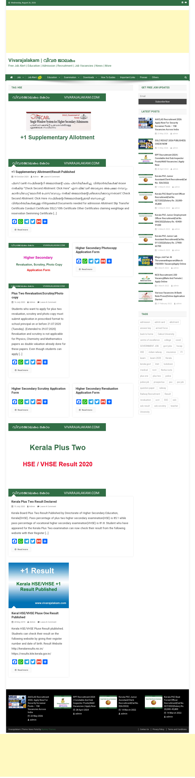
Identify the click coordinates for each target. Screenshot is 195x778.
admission (145, 322)
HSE (142, 352)
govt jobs (167, 346)
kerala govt (145, 364)
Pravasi (143, 77)
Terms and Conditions (177, 729)
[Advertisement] (97, 31)
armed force (162, 328)
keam (143, 358)
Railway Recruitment (150, 394)
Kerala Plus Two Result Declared (34, 501)
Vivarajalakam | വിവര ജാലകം (41, 60)
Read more (23, 230)
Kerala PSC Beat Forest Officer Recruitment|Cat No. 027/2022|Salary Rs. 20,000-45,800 (170, 199)
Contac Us (144, 729)
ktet (157, 364)
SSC (166, 400)
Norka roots (166, 370)
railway (162, 388)
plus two (157, 376)
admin (36, 177)
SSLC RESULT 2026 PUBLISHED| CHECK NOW (170, 142)
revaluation (145, 400)
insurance (171, 352)
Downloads (88, 77)
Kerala (169, 358)
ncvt (154, 370)
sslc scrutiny (160, 406)
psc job (180, 382)
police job (144, 382)
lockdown (168, 364)
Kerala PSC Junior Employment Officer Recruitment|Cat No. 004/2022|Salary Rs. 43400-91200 (170, 220)
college (167, 340)
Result (168, 394)
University (145, 412)
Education (52, 77)
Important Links (127, 77)
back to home (146, 334)
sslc (174, 400)
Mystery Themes (48, 729)
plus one (144, 376)
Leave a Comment (52, 177)
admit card (160, 322)
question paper (147, 388)
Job (19, 77)
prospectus (159, 382)
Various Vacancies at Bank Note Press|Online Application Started (170, 296)
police (168, 376)
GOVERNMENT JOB (149, 346)
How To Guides (108, 77)
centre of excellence (150, 340)
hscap (179, 346)
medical (144, 370)
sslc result (145, 406)
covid (178, 340)
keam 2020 (155, 358)
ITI (181, 352)
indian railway (155, 352)
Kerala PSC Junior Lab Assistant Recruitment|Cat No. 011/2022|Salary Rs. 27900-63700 (170, 241)
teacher (174, 406)
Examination (70, 77)
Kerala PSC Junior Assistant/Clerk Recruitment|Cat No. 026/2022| (171, 179)
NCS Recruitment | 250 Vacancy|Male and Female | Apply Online (168, 278)
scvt (158, 400)
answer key (145, 328)
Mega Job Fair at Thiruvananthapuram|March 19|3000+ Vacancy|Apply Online (170, 260)
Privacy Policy (158, 729)
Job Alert (32, 77)
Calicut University (166, 334)
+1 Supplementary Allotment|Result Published (43, 172)
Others (155, 77)
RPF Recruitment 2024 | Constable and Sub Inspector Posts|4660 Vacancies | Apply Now (169, 160)
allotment (174, 322)
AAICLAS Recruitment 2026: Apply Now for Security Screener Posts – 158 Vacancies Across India (168, 124)
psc (170, 382)
